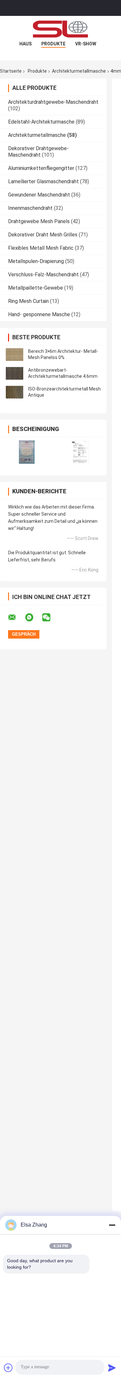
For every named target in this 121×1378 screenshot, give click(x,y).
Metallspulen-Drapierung (36, 261)
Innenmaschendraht (30, 208)
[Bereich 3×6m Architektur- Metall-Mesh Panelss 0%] (14, 354)
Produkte (53, 43)
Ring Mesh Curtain (28, 301)
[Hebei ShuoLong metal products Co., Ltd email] (16, 617)
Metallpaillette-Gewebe (35, 288)
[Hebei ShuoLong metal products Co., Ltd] (60, 29)
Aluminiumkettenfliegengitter (41, 168)
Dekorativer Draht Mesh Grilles (42, 235)
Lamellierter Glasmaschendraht (43, 181)
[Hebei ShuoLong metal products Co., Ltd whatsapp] (33, 617)
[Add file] (8, 1367)
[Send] (112, 1367)
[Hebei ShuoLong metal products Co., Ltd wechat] (50, 617)
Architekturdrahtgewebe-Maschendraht (53, 102)
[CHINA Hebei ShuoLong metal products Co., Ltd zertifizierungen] (26, 452)
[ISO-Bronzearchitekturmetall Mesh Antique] (14, 392)
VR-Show (85, 43)
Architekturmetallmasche (79, 71)
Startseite (11, 71)
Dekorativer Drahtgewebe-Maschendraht (38, 151)
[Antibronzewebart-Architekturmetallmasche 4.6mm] (14, 373)
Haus (25, 43)
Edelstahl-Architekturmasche (41, 122)
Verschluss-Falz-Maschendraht (43, 274)
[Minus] (112, 1225)
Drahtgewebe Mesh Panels (39, 221)
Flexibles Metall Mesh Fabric (41, 248)
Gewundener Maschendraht (39, 195)
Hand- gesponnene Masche (39, 314)
